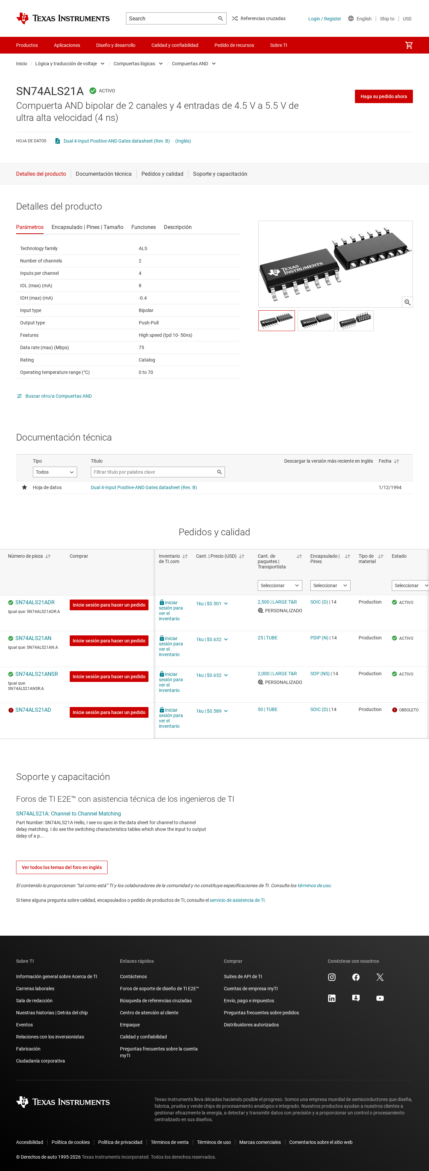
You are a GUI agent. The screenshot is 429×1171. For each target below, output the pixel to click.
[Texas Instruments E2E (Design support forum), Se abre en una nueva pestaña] (356, 1000)
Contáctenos (133, 976)
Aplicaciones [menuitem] (67, 45)
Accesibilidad (29, 1142)
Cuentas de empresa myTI (251, 988)
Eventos (24, 1024)
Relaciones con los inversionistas (50, 1036)
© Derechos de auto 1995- (48, 1157)
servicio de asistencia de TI (237, 900)
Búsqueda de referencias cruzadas (156, 1000)
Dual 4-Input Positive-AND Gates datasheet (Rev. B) (117, 141)
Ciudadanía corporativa (40, 1061)
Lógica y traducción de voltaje (66, 63)
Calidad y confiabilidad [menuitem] (174, 45)
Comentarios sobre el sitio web (321, 1142)
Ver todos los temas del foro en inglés (62, 867)
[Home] (63, 18)
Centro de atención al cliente (149, 1012)
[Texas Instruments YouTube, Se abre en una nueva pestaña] (380, 1000)
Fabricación (28, 1048)
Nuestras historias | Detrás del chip (52, 1012)
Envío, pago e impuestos (249, 1000)
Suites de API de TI (243, 976)
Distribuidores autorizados (251, 1024)
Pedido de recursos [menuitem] (234, 45)
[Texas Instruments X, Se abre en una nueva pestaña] (380, 979)
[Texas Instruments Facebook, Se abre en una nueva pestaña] (356, 979)
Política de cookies (71, 1142)
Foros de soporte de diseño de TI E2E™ (159, 988)
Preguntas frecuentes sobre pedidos (261, 1012)
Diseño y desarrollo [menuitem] (115, 45)
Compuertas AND (190, 63)
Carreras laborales (35, 988)
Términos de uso (214, 1142)
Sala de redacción (34, 1000)
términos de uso (313, 885)
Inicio (21, 63)
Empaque (130, 1024)
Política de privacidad (120, 1142)
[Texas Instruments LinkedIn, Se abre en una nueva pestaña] (332, 1000)
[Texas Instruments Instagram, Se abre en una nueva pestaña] (332, 979)
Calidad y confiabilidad (143, 1036)
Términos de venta (170, 1142)
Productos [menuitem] (27, 45)
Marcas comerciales (260, 1142)
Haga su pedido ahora (384, 96)
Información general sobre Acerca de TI (56, 976)
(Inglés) (183, 141)
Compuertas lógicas (134, 63)
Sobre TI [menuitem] (278, 45)
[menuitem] (409, 45)
